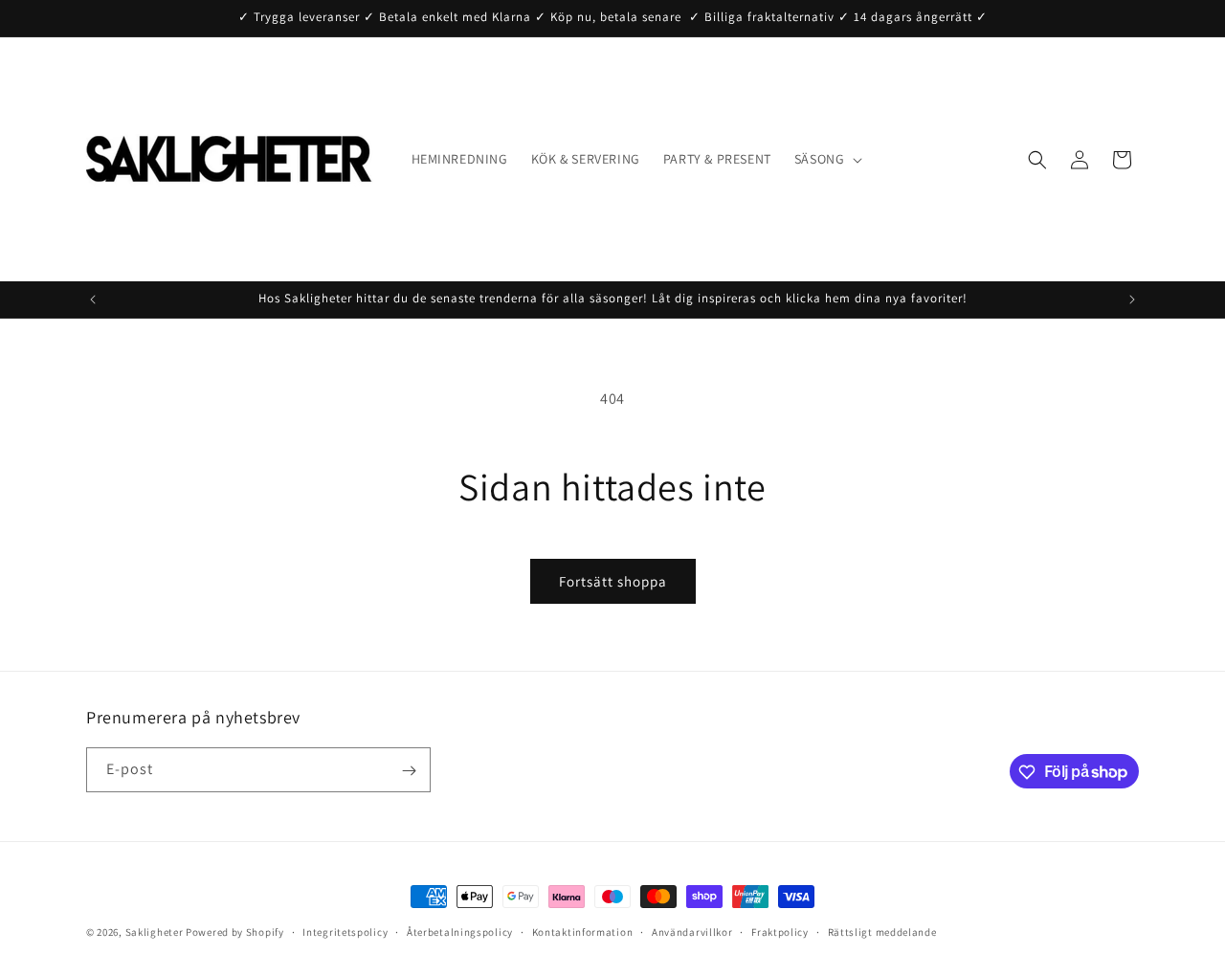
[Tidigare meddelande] (93, 299)
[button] (827, 159)
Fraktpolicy (780, 931)
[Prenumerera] (409, 770)
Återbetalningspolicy (460, 931)
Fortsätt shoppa (613, 581)
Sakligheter (154, 932)
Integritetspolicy (345, 931)
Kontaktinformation (583, 931)
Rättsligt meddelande (882, 931)
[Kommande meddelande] (1132, 299)
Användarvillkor (692, 931)
